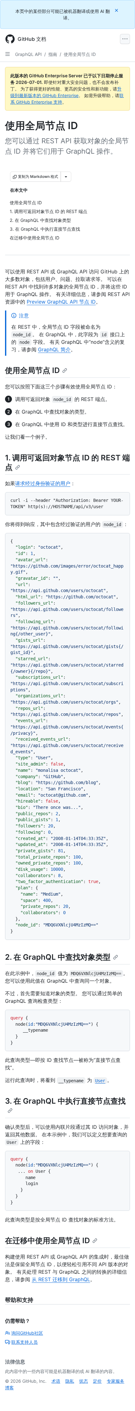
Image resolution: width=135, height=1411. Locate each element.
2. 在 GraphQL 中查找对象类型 (58, 957)
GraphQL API (28, 54)
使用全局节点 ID (80, 54)
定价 (97, 1381)
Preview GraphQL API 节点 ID (61, 302)
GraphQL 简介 (54, 349)
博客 (9, 1387)
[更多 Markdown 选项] (66, 177)
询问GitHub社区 (27, 1333)
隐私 (69, 1381)
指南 (52, 54)
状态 (83, 1381)
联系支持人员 (24, 1342)
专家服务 (115, 1381)
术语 (55, 1381)
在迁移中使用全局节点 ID (47, 1240)
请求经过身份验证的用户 (42, 483)
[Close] (117, 10)
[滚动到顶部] (121, 1397)
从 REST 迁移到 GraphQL (61, 1279)
